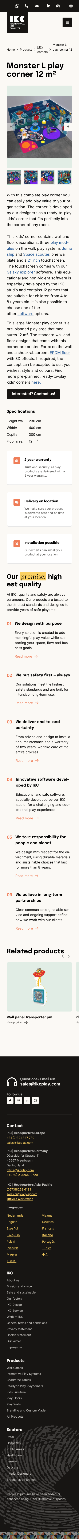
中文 (45, 1254)
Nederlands (15, 1215)
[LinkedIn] (48, 6)
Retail (10, 1437)
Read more (23, 656)
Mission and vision (19, 1286)
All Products (15, 1416)
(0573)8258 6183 (19, 1189)
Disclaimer (14, 1341)
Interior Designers (19, 1473)
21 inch (34, 260)
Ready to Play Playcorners (25, 1386)
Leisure (12, 1461)
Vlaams (47, 1215)
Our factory (15, 1298)
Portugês (48, 1241)
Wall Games (15, 1368)
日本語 (11, 1261)
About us (13, 1280)
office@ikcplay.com (20, 1170)
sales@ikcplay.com (36, 6)
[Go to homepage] (17, 22)
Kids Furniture (16, 1392)
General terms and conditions (27, 1323)
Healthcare (14, 1455)
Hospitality (14, 1443)
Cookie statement (19, 1335)
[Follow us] (10, 1100)
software (25, 313)
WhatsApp (17, 6)
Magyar (12, 1254)
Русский (12, 1248)
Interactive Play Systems (24, 1373)
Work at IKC (15, 1316)
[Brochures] (58, 6)
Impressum (14, 1347)
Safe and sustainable (21, 1292)
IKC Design (14, 1304)
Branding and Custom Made (26, 1410)
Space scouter (36, 254)
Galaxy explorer (21, 272)
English (12, 1222)
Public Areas (15, 1449)
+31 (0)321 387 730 (20, 1137)
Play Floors (14, 1398)
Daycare (12, 1467)
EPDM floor (60, 352)
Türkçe (46, 1248)
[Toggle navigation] (67, 22)
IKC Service (15, 1310)
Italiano (47, 1235)
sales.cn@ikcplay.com (22, 1194)
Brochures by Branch (21, 1479)
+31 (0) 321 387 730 (26, 6)
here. (36, 382)
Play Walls (14, 1404)
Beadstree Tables (19, 1380)
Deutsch (48, 1222)
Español (12, 1228)
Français (48, 1228)
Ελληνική (13, 1235)
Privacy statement (19, 1329)
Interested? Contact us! (33, 393)
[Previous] (11, 127)
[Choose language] (71, 6)
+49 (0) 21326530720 (22, 1175)
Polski (11, 1241)
